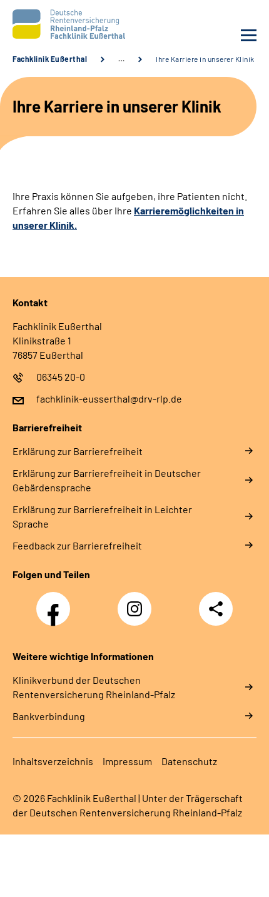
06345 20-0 (60, 377)
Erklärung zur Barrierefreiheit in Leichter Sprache (102, 516)
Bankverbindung (49, 716)
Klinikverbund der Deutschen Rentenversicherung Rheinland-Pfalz (94, 687)
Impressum (127, 761)
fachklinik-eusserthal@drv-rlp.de (109, 398)
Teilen (215, 608)
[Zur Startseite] (70, 24)
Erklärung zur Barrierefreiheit (78, 451)
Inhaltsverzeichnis (53, 761)
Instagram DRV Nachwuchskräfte (138, 612)
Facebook (56, 602)
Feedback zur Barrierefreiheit (77, 545)
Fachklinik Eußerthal (50, 58)
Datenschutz (189, 761)
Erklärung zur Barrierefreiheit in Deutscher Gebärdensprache (107, 480)
